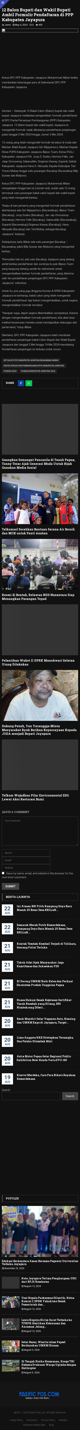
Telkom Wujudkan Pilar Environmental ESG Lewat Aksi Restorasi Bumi (35, 797)
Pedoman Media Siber (34, 1425)
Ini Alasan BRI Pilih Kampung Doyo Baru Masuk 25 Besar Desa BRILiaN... (44, 908)
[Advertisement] (40, 1148)
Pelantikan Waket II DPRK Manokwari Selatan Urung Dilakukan (38, 662)
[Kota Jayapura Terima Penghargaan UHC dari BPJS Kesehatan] (11, 1282)
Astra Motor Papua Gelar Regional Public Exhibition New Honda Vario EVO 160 (44, 1058)
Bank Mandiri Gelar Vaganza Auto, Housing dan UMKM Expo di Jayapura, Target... (46, 1020)
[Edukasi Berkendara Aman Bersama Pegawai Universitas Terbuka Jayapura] (40, 1231)
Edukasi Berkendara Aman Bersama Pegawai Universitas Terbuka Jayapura (40, 1262)
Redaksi (63, 1420)
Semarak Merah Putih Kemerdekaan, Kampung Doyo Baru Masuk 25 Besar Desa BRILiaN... (44, 928)
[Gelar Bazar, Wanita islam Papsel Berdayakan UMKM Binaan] (11, 1346)
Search (6, 1090)
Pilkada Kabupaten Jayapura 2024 (38, 371)
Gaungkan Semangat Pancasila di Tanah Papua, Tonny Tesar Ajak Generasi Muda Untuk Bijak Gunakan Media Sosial (38, 463)
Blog (51, 1425)
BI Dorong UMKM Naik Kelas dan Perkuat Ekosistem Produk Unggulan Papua (45, 983)
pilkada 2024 (10, 371)
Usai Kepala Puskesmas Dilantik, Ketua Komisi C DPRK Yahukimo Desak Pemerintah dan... (47, 1301)
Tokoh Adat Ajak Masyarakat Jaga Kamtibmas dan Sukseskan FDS (40, 964)
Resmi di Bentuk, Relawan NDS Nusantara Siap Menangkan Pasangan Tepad (38, 597)
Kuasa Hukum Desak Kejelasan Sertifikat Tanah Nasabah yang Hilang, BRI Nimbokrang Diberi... (44, 1003)
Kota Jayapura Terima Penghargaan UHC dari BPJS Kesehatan (49, 1280)
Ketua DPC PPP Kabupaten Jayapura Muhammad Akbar (31, 360)
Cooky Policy (16, 1420)
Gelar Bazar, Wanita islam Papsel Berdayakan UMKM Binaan (43, 1343)
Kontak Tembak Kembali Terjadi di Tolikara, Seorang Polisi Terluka (46, 945)
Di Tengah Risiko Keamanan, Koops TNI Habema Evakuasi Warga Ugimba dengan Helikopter (48, 1365)
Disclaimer (32, 1420)
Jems (8, 25)
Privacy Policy (48, 1420)
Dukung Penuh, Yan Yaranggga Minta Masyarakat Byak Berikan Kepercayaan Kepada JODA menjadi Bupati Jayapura (39, 730)
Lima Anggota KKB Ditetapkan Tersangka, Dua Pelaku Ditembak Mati (45, 1039)
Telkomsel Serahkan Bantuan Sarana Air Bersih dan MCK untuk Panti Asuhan (38, 531)
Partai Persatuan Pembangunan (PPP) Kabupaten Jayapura (34, 366)
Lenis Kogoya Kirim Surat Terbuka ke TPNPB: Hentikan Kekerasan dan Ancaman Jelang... (46, 1323)
